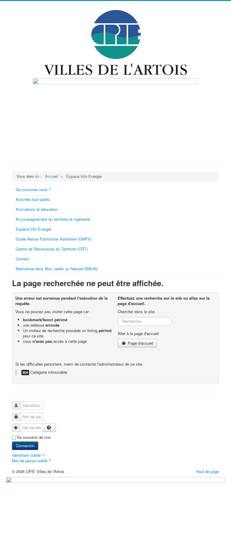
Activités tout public (33, 199)
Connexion (25, 445)
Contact (22, 259)
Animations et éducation (37, 209)
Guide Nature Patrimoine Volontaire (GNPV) (53, 239)
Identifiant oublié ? (28, 455)
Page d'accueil (140, 343)
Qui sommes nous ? (33, 189)
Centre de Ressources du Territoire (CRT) (52, 249)
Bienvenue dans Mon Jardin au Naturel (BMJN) (56, 268)
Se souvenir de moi (34, 437)
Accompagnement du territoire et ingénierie (53, 219)
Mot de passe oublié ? (31, 460)
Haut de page (207, 471)
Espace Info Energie (33, 229)
